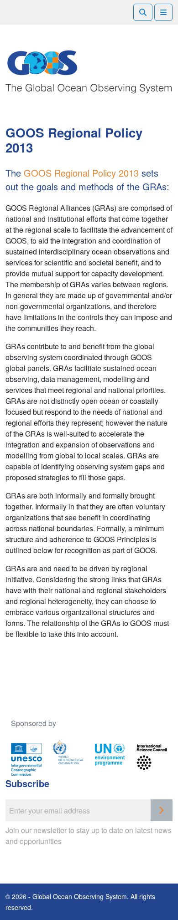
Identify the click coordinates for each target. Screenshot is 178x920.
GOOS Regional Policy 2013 (81, 172)
